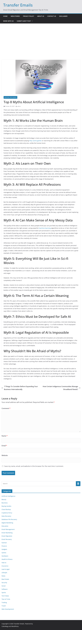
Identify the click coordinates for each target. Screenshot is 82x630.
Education (5, 526)
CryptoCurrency (7, 513)
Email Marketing (7, 533)
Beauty (4, 499)
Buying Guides (6, 506)
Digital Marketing (7, 523)
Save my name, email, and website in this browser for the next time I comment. (34, 466)
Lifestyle (4, 573)
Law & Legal (6, 569)
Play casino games (35, 141)
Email (4, 446)
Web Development (8, 609)
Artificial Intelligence (10, 97)
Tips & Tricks (6, 599)
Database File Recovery (9, 519)
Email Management (8, 529)
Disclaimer (63, 16)
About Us (40, 16)
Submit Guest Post (24, 21)
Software (5, 589)
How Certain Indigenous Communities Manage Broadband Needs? (60, 387)
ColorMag (5, 626)
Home (5, 16)
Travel (4, 606)
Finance (4, 546)
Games (4, 553)
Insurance (5, 566)
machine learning (45, 228)
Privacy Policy (28, 16)
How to (4, 563)
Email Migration (7, 536)
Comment (6, 408)
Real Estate (5, 579)
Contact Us (51, 16)
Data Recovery (6, 516)
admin (19, 106)
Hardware (5, 556)
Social (4, 586)
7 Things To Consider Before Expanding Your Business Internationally (21, 387)
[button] (32, 21)
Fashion (4, 543)
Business (5, 503)
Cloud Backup (6, 509)
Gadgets (4, 549)
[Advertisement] (41, 45)
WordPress (15, 626)
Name (5, 436)
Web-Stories (15, 16)
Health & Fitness (7, 559)
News (3, 576)
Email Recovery (7, 539)
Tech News (5, 596)
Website (5, 455)
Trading (4, 602)
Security (4, 582)
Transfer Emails (18, 5)
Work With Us (8, 21)
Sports (4, 592)
